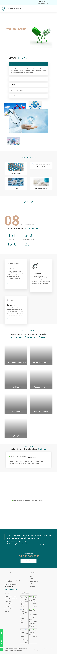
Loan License (8, 601)
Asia (12, 64)
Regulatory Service (9, 608)
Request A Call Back (1, 638)
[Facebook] (23, 3)
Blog (31, 583)
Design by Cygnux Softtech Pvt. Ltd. (13, 650)
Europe (13, 84)
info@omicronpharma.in (11, 584)
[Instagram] (25, 3)
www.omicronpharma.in (11, 589)
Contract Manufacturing (11, 598)
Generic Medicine (9, 603)
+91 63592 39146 (9, 586)
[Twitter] (20, 3)
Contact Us (32, 586)
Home (31, 576)
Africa (12, 79)
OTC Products (8, 606)
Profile (31, 578)
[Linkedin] (28, 3)
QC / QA (7, 611)
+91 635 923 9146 (28, 556)
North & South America (17, 90)
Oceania (13, 96)
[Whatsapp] (31, 3)
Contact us (28, 560)
